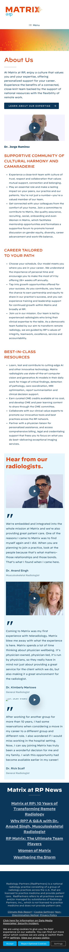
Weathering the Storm (34, 857)
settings (15, 937)
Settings (58, 943)
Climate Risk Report (20, 912)
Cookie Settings (43, 912)
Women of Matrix (34, 850)
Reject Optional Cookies (33, 943)
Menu (36, 25)
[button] (31, 106)
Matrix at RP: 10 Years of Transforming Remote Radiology (34, 808)
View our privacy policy (35, 937)
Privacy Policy (48, 915)
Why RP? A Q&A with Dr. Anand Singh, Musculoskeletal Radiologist (34, 826)
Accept (9, 943)
